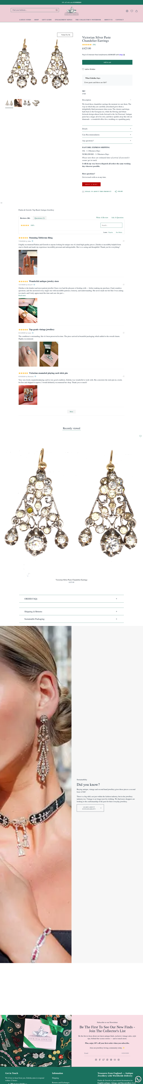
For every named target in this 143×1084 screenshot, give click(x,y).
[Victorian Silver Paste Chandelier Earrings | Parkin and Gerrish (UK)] (9, 103)
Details (85, 128)
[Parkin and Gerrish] (71, 11)
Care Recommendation (90, 134)
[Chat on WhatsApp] (138, 1079)
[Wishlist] (131, 11)
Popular (110, 232)
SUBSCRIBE (125, 1053)
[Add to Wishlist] (140, 436)
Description (86, 100)
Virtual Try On (65, 35)
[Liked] (123, 241)
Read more (22, 295)
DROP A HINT (91, 184)
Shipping (55, 1078)
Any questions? (88, 140)
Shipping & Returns (33, 611)
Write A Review (102, 217)
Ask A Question (117, 217)
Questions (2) (40, 218)
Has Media (119, 232)
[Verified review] (32, 241)
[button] (36, 19)
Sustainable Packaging (34, 618)
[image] (28, 262)
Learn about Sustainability (89, 808)
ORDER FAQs (30, 598)
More (71, 411)
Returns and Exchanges (61, 1082)
